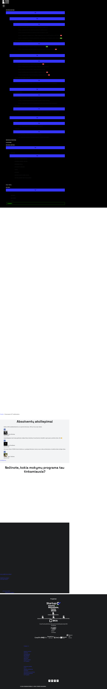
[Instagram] (55, 681)
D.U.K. (25, 667)
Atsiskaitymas (27, 654)
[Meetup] (58, 681)
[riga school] (64, 618)
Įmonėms (26, 652)
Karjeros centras (27, 651)
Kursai (41, 624)
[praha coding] (53, 618)
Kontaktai (57, 624)
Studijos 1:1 (26, 646)
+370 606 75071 (4, 579)
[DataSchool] (53, 607)
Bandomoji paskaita (28, 673)
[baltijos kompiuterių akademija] (53, 621)
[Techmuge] (53, 611)
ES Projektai (26, 661)
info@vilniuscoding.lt (4, 578)
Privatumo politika (28, 666)
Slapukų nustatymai (28, 669)
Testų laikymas (51, 624)
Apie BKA (65, 624)
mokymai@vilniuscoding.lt (6, 574)
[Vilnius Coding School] (53, 614)
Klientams (26, 658)
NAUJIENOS (26, 655)
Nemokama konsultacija (29, 672)
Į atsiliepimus (3, 460)
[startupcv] (53, 604)
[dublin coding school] (42, 618)
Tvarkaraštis (45, 624)
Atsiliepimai (26, 657)
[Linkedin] (52, 681)
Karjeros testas (27, 659)
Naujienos (61, 624)
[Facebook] (49, 681)
